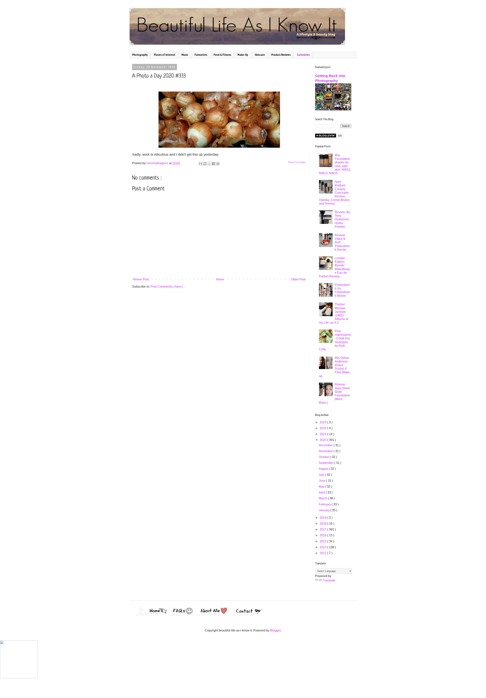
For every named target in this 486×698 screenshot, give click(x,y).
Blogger (275, 630)
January (324, 510)
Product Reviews (280, 54)
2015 (323, 541)
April (322, 492)
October (324, 457)
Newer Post (141, 279)
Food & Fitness (222, 54)
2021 (323, 434)
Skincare (260, 54)
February (325, 504)
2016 (323, 535)
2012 (323, 553)
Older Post (298, 279)
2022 (323, 428)
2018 (323, 523)
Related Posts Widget (296, 162)
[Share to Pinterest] (218, 163)
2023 (323, 422)
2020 (323, 440)
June (322, 480)
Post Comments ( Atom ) (167, 286)
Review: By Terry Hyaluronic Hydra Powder (342, 219)
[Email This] (200, 163)
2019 (323, 517)
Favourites (201, 54)
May (322, 486)
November (326, 451)
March (323, 498)
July (322, 474)
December (326, 445)
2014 (323, 547)
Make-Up (242, 54)
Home (220, 279)
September (326, 462)
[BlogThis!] (205, 163)
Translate (329, 580)
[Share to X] (209, 163)
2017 (323, 529)
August (324, 468)
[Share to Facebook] (213, 163)
